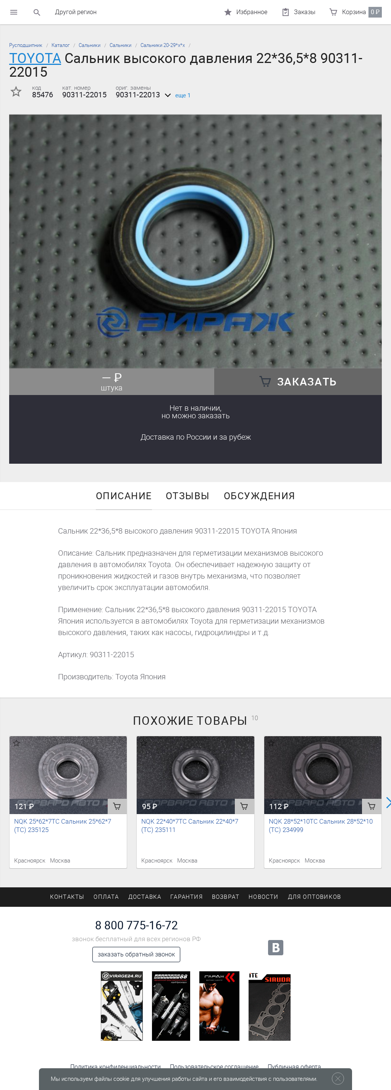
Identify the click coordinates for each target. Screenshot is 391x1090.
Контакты (67, 896)
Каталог (60, 45)
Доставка (196, 437)
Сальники (89, 45)
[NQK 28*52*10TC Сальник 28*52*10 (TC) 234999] (322, 775)
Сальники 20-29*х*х (163, 45)
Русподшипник (25, 45)
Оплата (106, 896)
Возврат (225, 896)
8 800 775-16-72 (136, 925)
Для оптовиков (314, 896)
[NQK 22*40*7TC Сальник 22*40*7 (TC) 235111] (195, 775)
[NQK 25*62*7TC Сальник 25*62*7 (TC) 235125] (68, 775)
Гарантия (186, 896)
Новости (263, 896)
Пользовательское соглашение (214, 1067)
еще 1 (183, 95)
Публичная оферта (294, 1067)
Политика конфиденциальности (115, 1067)
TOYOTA (35, 58)
